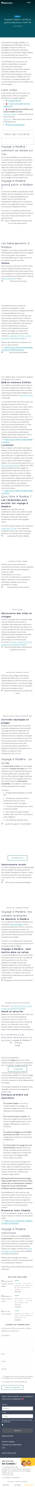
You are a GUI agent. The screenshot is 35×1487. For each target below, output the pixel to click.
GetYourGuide (15, 574)
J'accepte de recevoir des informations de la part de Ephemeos (17, 1421)
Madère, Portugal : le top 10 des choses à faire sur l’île (24, 1316)
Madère (17, 16)
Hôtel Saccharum (8, 278)
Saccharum (7, 119)
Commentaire (5, 1335)
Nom (3, 1354)
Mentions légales (8, 1442)
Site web (3, 1369)
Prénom (4, 1405)
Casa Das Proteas (9, 114)
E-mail (3, 1361)
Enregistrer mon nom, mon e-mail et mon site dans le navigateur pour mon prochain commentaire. (18, 1377)
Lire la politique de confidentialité (10, 1477)
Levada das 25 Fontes (9, 528)
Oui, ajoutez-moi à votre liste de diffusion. (15, 1382)
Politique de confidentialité (11, 1445)
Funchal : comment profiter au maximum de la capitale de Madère (24, 1286)
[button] (31, 134)
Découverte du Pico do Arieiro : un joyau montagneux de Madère (24, 1301)
